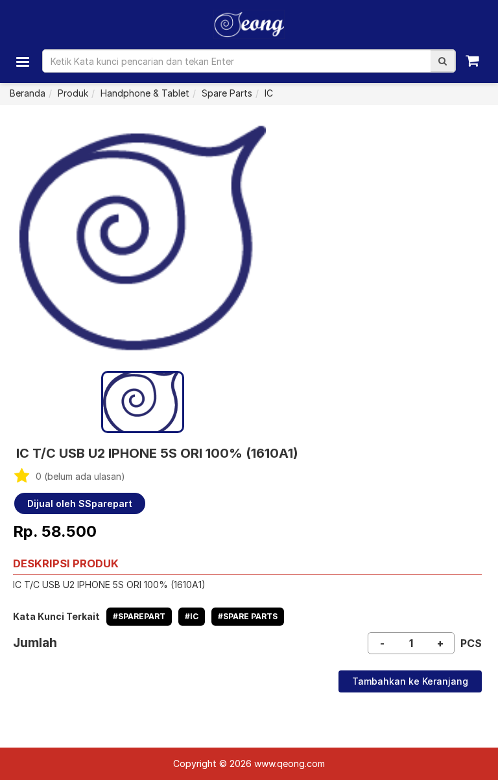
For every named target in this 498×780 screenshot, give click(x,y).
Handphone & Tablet (145, 93)
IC (269, 93)
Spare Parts (227, 93)
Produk (73, 93)
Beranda (27, 93)
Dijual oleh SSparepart (79, 503)
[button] (442, 60)
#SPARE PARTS (248, 616)
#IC (191, 616)
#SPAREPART (139, 616)
